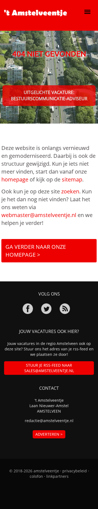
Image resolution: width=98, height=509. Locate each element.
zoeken (70, 191)
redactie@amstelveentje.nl (49, 420)
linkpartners (57, 476)
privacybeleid (74, 470)
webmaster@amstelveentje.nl (38, 215)
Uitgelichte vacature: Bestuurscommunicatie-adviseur (49, 95)
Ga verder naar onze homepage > (35, 250)
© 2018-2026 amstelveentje (34, 470)
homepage (14, 179)
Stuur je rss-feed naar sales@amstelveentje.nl (49, 368)
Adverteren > (49, 434)
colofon (36, 476)
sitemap (72, 179)
